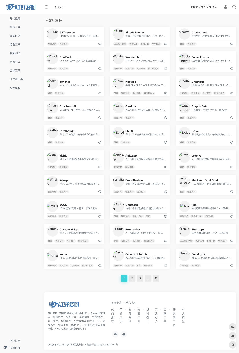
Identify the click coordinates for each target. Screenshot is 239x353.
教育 (139, 265)
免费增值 (52, 68)
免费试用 (52, 44)
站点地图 (131, 302)
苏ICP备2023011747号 (106, 344)
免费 (182, 191)
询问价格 (129, 167)
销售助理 (156, 44)
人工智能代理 (120, 44)
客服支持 (63, 44)
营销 (148, 216)
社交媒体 (141, 191)
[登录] (226, 7)
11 (156, 278)
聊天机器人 (153, 68)
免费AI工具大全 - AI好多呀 (80, 344)
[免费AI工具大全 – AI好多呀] (64, 305)
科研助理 (71, 241)
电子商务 (141, 68)
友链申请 (116, 302)
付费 (182, 44)
